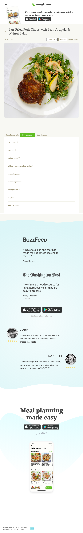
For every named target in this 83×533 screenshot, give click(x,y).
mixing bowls (13, 189)
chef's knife (12, 142)
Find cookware (27, 135)
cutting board (13, 158)
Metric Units (73, 39)
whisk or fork (13, 205)
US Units (62, 39)
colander (11, 150)
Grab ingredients (12, 135)
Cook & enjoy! (42, 135)
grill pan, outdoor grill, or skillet (20, 166)
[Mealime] (41, 5)
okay (32, 528)
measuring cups (14, 174)
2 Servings (51, 39)
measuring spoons (15, 181)
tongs (10, 197)
